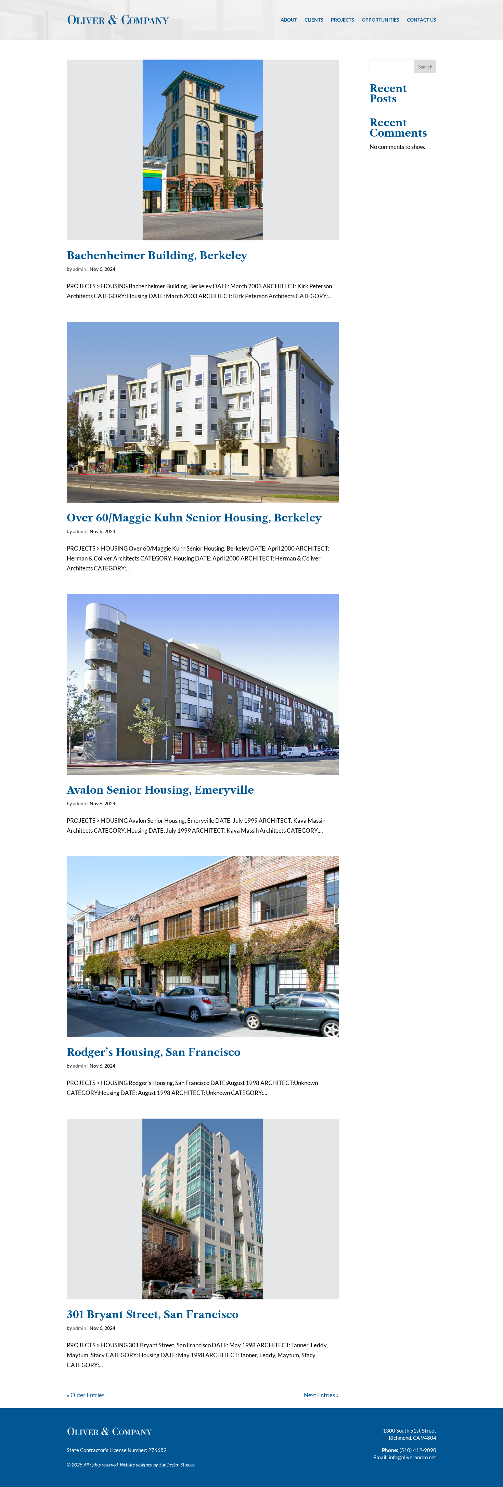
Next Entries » (321, 1395)
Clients (314, 20)
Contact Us (421, 20)
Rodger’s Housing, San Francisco (154, 1052)
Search (425, 67)
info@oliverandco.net (412, 1457)
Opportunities (380, 20)
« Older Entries (85, 1395)
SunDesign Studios (176, 1464)
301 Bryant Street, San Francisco (152, 1314)
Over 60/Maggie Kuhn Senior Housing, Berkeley (194, 518)
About (289, 20)
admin (79, 269)
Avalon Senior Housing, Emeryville (160, 790)
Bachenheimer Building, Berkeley (157, 255)
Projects (342, 20)
